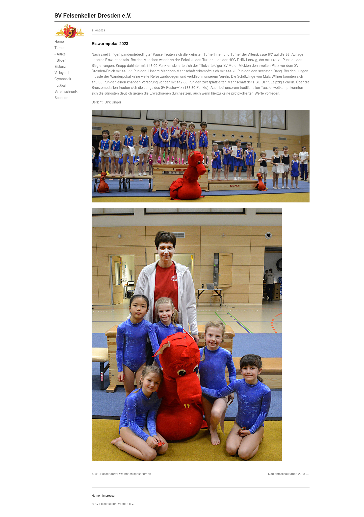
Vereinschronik (66, 91)
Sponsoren (63, 97)
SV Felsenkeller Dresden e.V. (92, 15)
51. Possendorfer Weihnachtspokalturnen (123, 473)
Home (59, 41)
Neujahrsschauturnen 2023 (286, 473)
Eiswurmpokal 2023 (110, 43)
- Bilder (60, 60)
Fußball (60, 85)
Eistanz (60, 66)
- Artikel (60, 53)
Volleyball (61, 72)
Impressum (109, 495)
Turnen (60, 47)
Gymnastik (62, 78)
